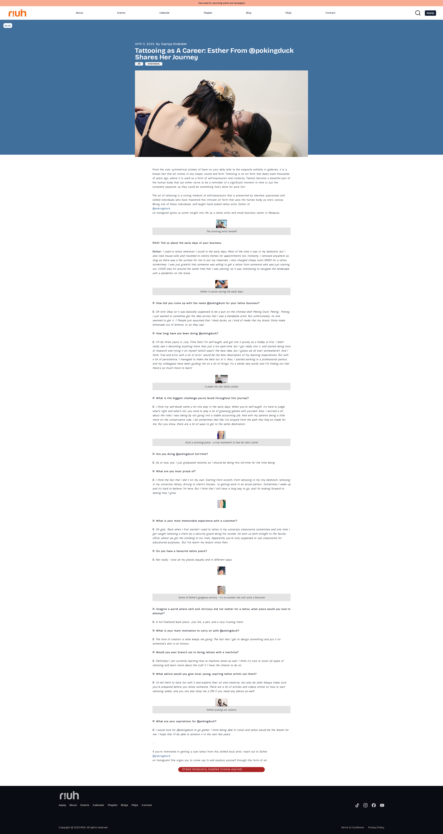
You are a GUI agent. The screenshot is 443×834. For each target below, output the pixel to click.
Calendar (164, 12)
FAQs (289, 12)
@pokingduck (161, 209)
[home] (20, 13)
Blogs (124, 805)
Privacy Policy (376, 827)
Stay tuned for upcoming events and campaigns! (221, 3)
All (139, 64)
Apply (62, 805)
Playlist (208, 12)
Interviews (154, 64)
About (79, 12)
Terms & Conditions (352, 827)
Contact (330, 12)
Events (121, 12)
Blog (248, 12)
